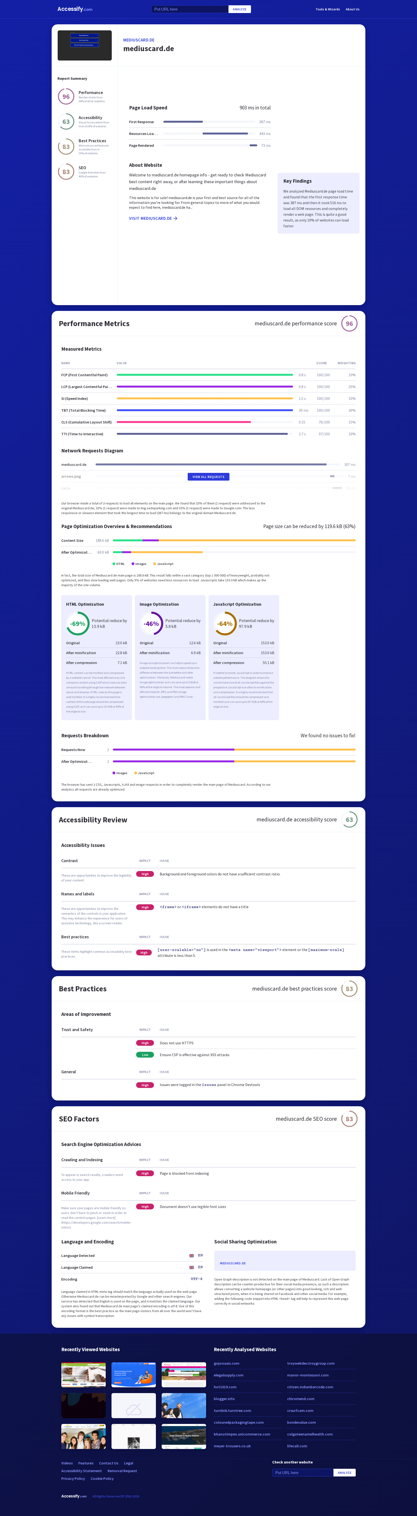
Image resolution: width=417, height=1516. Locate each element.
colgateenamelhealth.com (310, 1434)
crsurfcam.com (300, 1410)
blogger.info (224, 1398)
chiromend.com (300, 1398)
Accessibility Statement (81, 1470)
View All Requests (209, 477)
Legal (128, 1463)
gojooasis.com (226, 1363)
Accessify (74, 9)
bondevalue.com (301, 1422)
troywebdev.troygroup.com (311, 1363)
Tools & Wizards (328, 9)
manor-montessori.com (308, 1375)
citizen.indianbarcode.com (310, 1386)
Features (85, 1463)
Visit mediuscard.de (150, 218)
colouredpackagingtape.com (239, 1422)
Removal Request (122, 1470)
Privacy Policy (73, 1478)
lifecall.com (297, 1445)
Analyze (240, 9)
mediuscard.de (139, 40)
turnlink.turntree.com (232, 1410)
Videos (67, 1463)
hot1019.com (225, 1386)
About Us (353, 9)
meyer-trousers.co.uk (232, 1445)
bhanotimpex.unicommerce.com (242, 1434)
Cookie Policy (102, 1478)
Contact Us (108, 1463)
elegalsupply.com (228, 1375)
